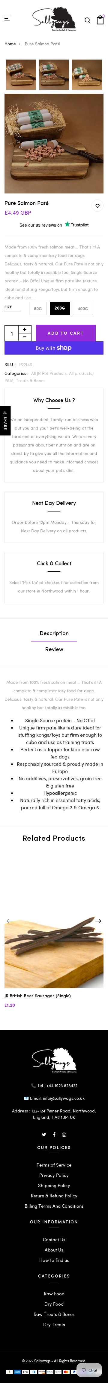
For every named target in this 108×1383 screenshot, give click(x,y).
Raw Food (54, 1293)
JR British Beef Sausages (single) (37, 996)
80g (38, 308)
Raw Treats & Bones (54, 1314)
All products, (81, 373)
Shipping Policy (54, 1185)
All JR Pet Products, (50, 373)
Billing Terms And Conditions (54, 1206)
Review (54, 650)
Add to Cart (66, 333)
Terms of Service (54, 1165)
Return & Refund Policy (54, 1196)
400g (83, 308)
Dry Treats (54, 1324)
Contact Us (54, 1239)
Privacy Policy (54, 1175)
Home (10, 44)
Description (54, 634)
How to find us (54, 1260)
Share (5, 423)
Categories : (16, 373)
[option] (21, 75)
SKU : (10, 364)
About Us (54, 1250)
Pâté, (10, 380)
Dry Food (54, 1304)
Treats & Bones (30, 380)
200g (60, 308)
